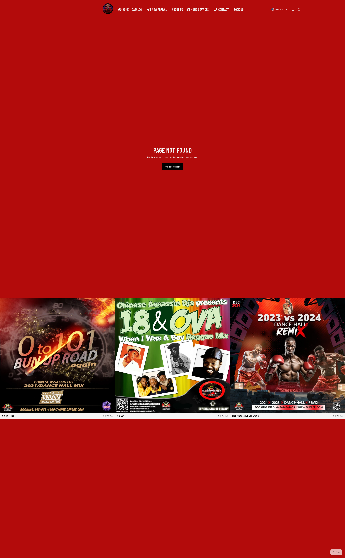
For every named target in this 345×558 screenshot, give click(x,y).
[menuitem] (123, 10)
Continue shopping (172, 167)
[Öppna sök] (287, 10)
